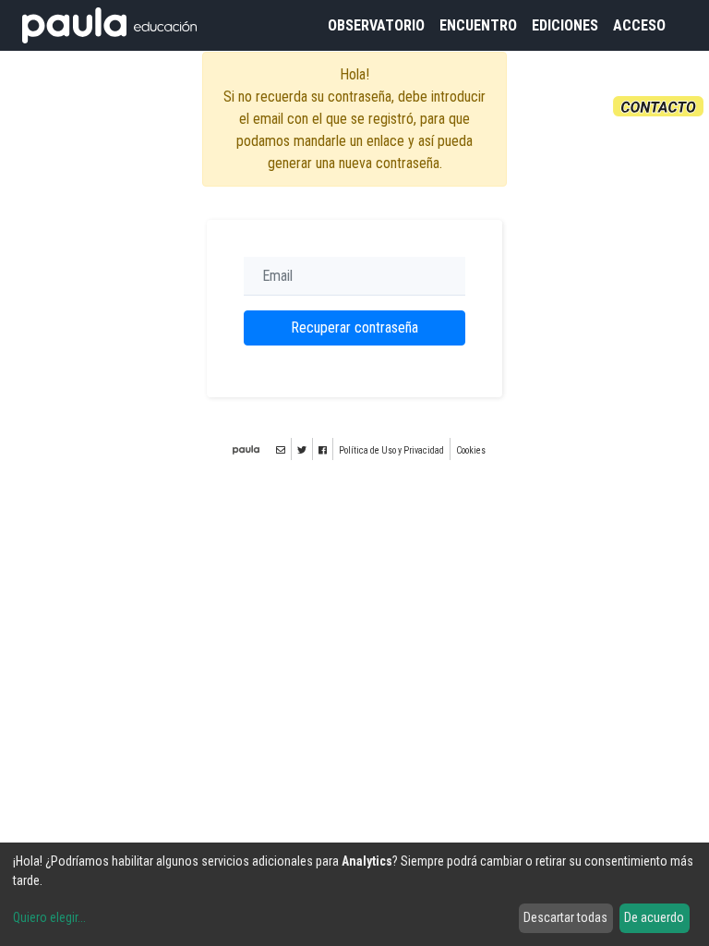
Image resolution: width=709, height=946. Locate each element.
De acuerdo (654, 917)
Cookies (471, 450)
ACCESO (639, 25)
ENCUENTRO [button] (478, 25)
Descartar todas (565, 917)
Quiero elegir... (49, 917)
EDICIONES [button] (565, 25)
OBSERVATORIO (376, 25)
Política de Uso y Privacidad (391, 450)
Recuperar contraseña (354, 327)
